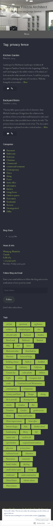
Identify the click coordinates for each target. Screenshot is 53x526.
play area (9, 448)
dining (9, 176)
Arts (39, 329)
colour (20, 378)
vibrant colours (29, 480)
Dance (9, 173)
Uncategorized (13, 208)
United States (11, 480)
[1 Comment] (8, 88)
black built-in (31, 351)
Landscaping (11, 432)
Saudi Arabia (11, 464)
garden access (38, 410)
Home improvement (14, 421)
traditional (10, 475)
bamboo (41, 335)
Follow (9, 299)
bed (18, 345)
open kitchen (11, 442)
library (25, 432)
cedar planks (27, 372)
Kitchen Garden (11, 55)
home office (11, 182)
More (25, 82)
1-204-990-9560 (9, 260)
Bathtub (40, 340)
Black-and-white (12, 351)
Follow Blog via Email (12, 273)
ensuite (9, 405)
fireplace (22, 405)
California (38, 367)
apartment (23, 324)
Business (9, 367)
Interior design (11, 426)
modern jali (26, 437)
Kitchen (10, 189)
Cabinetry (23, 367)
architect (9, 329)
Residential (11, 202)
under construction (28, 475)
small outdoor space (13, 469)
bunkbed (41, 362)
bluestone (9, 356)
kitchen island (39, 426)
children (42, 372)
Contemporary (13, 169)
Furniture (10, 410)
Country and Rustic (13, 394)
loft (36, 432)
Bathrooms (11, 153)
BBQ (8, 345)
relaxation (29, 453)
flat (33, 405)
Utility (9, 211)
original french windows (32, 442)
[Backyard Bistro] (12, 133)
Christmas (11, 160)
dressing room (29, 399)
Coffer (8, 378)
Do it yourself (11, 399)
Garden (23, 410)
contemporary (11, 389)
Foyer (9, 179)
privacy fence (25, 448)
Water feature (11, 486)
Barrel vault (10, 340)
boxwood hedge (26, 356)
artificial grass (25, 329)
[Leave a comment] (8, 133)
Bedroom (10, 157)
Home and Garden (25, 415)
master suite (10, 437)
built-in (28, 362)
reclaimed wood (12, 453)
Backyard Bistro (11, 100)
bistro (28, 345)
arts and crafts (11, 335)
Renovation (11, 198)
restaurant (26, 459)
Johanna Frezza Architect (26, 7)
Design (31, 394)
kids (25, 426)
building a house (12, 362)
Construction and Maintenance (30, 383)
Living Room (12, 192)
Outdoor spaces (13, 195)
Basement (11, 150)
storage (31, 469)
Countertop (28, 389)
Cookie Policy (42, 516)
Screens (10, 205)
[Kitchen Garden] (12, 88)
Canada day (10, 372)
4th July (9, 324)
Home (8, 415)
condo (8, 383)
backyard (27, 335)
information (11, 186)
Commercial (12, 163)
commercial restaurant (16, 166)
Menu (26, 34)
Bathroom (26, 340)
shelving (26, 464)
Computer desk (35, 378)
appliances (38, 324)
